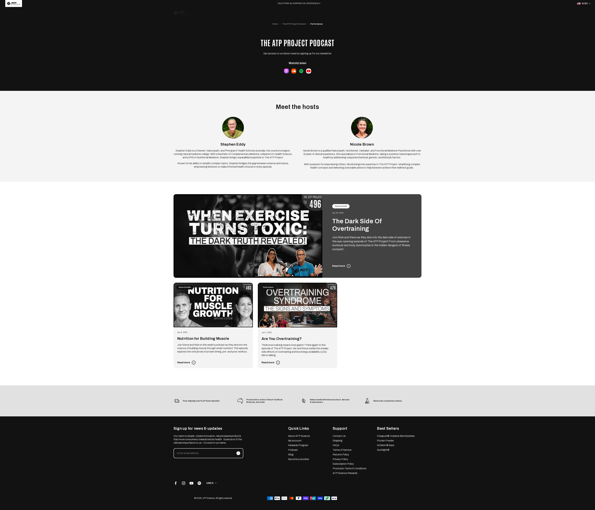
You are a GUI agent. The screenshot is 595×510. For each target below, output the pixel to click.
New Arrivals (257, 14)
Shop (273, 14)
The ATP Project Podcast (294, 24)
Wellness (327, 14)
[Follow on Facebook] (176, 483)
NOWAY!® (288, 14)
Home (275, 24)
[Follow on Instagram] (183, 483)
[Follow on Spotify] (199, 483)
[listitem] (13, 3)
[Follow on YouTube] (191, 483)
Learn (342, 14)
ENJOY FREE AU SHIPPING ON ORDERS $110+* (299, 3)
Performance (308, 14)
